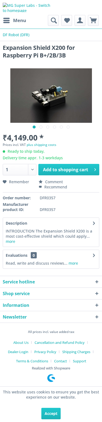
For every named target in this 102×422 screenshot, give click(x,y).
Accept (51, 413)
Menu (19, 20)
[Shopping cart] (93, 20)
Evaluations (16, 255)
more (10, 241)
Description (16, 223)
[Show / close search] (53, 20)
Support (79, 361)
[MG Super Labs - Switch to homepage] (27, 7)
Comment (53, 181)
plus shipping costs (41, 144)
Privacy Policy (45, 351)
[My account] (80, 20)
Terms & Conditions (32, 361)
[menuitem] (14, 20)
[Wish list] (66, 20)
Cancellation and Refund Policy (60, 342)
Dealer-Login (18, 351)
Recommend (55, 186)
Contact (60, 361)
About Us (21, 342)
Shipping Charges (76, 351)
